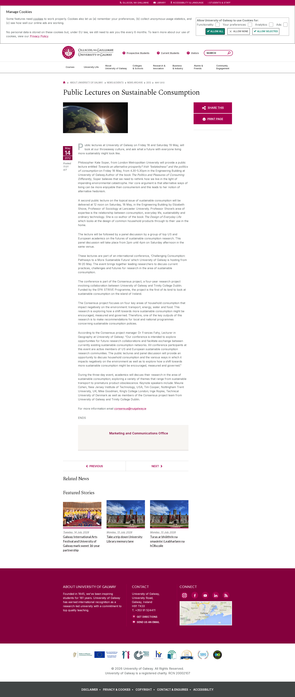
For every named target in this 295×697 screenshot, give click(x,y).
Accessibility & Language (188, 2)
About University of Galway (86, 82)
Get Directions (147, 616)
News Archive (135, 82)
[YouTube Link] (205, 595)
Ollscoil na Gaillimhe (136, 2)
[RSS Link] (226, 595)
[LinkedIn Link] (215, 595)
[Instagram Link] (184, 595)
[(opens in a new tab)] (95, 657)
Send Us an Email (148, 622)
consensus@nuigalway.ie (130, 408)
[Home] (64, 82)
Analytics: (261, 24)
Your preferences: (234, 24)
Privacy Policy (39, 36)
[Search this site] (229, 53)
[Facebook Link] (194, 595)
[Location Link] (206, 623)
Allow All (216, 31)
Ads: (279, 24)
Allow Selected (267, 31)
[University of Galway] (87, 52)
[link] (95, 655)
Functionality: (205, 24)
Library (161, 2)
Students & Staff (219, 2)
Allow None (240, 31)
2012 (148, 82)
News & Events (115, 82)
